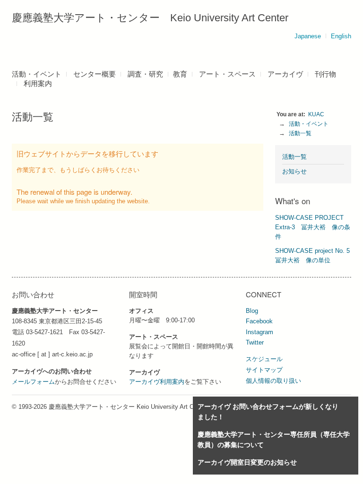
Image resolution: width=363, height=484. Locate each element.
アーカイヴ (285, 74)
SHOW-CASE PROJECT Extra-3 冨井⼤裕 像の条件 (312, 227)
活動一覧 (300, 133)
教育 (180, 74)
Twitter (255, 342)
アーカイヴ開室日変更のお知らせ (247, 462)
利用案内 (38, 83)
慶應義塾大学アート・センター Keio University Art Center (150, 18)
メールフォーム (33, 381)
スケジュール (264, 359)
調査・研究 (145, 74)
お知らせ (294, 171)
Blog (252, 310)
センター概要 (94, 74)
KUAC (316, 114)
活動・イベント (36, 74)
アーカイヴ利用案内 (156, 381)
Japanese (307, 36)
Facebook (259, 321)
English (341, 36)
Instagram (259, 332)
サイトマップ (264, 369)
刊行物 (325, 74)
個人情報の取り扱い (273, 380)
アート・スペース (227, 74)
